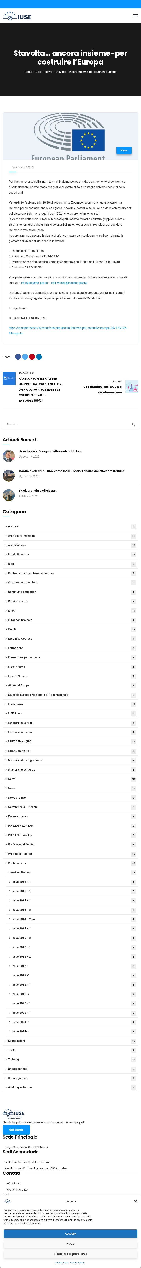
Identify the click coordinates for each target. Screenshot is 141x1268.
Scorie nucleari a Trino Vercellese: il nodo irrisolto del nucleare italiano (72, 471)
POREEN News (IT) (71, 835)
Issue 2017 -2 (73, 975)
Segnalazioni (71, 1040)
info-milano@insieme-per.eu (69, 283)
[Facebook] (18, 357)
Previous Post (26, 373)
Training (71, 1059)
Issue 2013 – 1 (73, 891)
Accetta (70, 1234)
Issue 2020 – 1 (73, 1003)
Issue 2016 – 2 (73, 956)
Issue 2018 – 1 (73, 984)
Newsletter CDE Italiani (71, 807)
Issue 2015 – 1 (73, 928)
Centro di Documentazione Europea (71, 573)
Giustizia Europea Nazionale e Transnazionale (71, 694)
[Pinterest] (32, 357)
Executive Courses (71, 638)
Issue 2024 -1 (73, 1022)
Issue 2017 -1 (73, 966)
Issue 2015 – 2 (73, 938)
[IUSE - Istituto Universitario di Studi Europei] (17, 15)
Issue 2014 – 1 (73, 900)
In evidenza (71, 704)
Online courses (71, 816)
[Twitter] (25, 357)
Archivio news (71, 545)
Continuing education (71, 592)
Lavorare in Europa (71, 722)
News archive (71, 797)
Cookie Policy (61, 1262)
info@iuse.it (14, 1183)
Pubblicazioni (71, 863)
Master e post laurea (71, 769)
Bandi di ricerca (71, 554)
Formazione (71, 648)
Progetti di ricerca (71, 853)
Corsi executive (71, 601)
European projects (71, 620)
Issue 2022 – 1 (73, 1012)
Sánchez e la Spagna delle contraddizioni (50, 451)
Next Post (117, 381)
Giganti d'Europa (71, 685)
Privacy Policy (77, 1262)
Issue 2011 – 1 (73, 881)
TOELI (71, 1050)
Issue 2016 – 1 (73, 947)
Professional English (71, 844)
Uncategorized (71, 1069)
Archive (71, 526)
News (48, 72)
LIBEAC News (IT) (71, 751)
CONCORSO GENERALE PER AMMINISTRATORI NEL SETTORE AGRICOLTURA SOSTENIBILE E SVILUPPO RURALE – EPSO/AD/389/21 (41, 389)
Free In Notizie (71, 676)
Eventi (71, 629)
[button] (135, 1201)
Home (28, 72)
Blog (38, 72)
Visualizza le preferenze (70, 1254)
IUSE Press (71, 713)
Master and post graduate (71, 760)
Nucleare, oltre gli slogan (38, 491)
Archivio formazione (71, 535)
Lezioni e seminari (71, 732)
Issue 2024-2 (73, 1031)
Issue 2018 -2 (73, 994)
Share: (7, 357)
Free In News (71, 666)
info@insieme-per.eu (34, 283)
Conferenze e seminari (71, 582)
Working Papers (72, 872)
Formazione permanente (71, 657)
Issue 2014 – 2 (73, 910)
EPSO (71, 610)
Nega (70, 1244)
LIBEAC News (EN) (71, 741)
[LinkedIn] (39, 357)
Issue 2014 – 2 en (73, 919)
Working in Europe (71, 1087)
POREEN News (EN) (71, 825)
